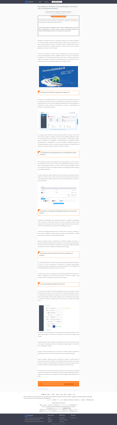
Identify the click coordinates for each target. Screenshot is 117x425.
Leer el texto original (42, 389)
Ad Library (61, 421)
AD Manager (62, 417)
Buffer (65, 394)
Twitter (48, 394)
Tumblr (57, 394)
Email (61, 394)
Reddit (53, 394)
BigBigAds (50, 419)
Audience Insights (63, 419)
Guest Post (73, 417)
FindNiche (50, 421)
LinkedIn (69, 394)
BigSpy (46, 1)
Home (40, 1)
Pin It (74, 394)
